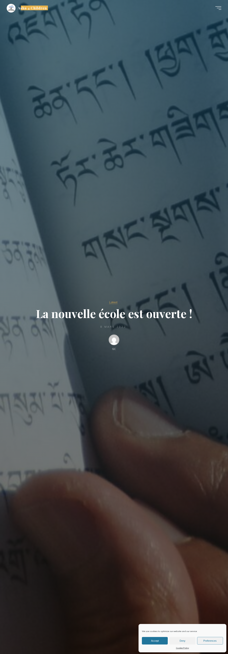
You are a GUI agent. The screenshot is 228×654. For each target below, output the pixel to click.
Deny (182, 640)
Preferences (210, 640)
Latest (113, 302)
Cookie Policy (182, 648)
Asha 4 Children (32, 8)
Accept (155, 640)
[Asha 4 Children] (11, 8)
